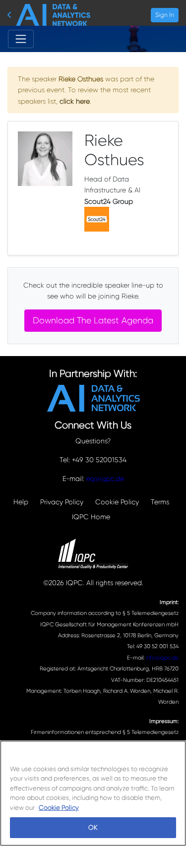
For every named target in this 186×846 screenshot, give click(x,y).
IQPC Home (91, 517)
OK (92, 827)
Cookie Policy (117, 502)
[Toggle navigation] (21, 39)
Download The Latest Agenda (93, 320)
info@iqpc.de (162, 658)
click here (75, 101)
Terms (160, 502)
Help (20, 502)
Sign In (164, 14)
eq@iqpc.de (105, 479)
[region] (93, 793)
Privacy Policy (61, 502)
